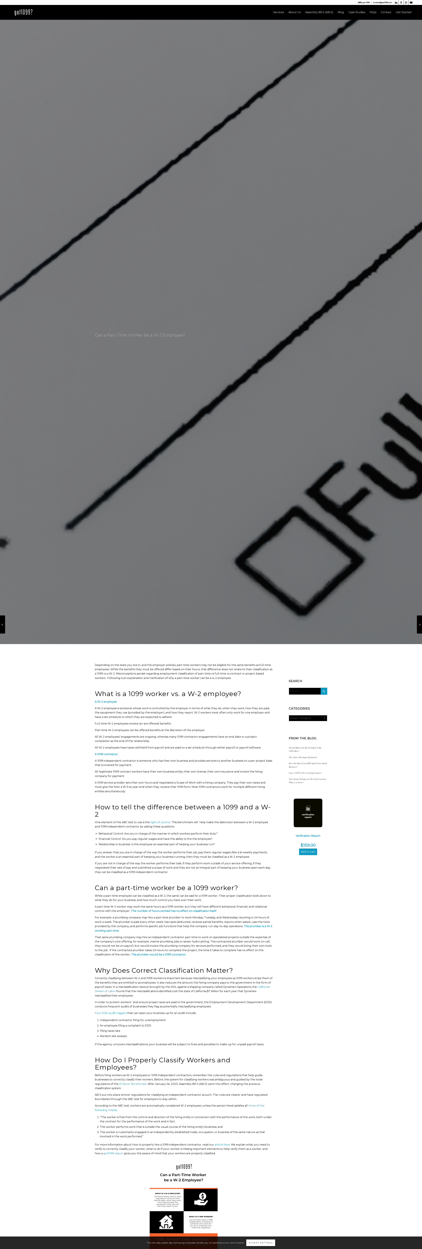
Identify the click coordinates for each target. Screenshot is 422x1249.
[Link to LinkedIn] (396, 2)
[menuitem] (363, 2)
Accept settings (261, 1242)
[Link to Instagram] (406, 2)
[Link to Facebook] (401, 2)
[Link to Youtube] (411, 2)
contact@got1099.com (382, 2)
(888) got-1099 (364, 2)
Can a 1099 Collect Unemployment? (305, 772)
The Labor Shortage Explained (303, 757)
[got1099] (23, 12)
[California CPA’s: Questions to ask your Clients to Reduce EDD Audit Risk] (2, 624)
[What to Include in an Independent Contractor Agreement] (419, 624)
